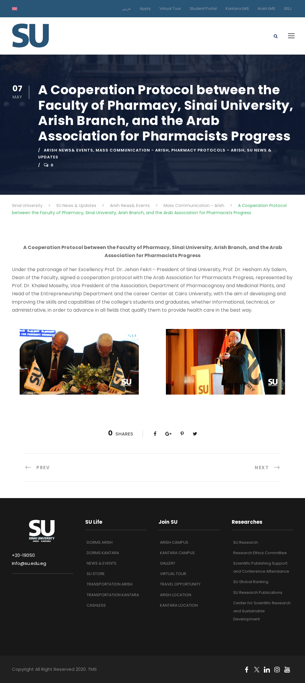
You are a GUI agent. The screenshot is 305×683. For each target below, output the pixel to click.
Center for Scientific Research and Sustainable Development (262, 611)
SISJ (288, 8)
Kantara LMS (237, 8)
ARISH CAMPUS (174, 542)
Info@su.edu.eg (29, 563)
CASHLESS (96, 605)
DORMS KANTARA (103, 553)
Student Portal (203, 8)
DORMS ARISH (100, 542)
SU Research (245, 542)
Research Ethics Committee (260, 553)
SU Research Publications (257, 592)
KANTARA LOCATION (179, 605)
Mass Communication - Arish (132, 150)
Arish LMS (266, 8)
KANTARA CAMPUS (177, 553)
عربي (126, 8)
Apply (145, 8)
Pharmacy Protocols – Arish (208, 150)
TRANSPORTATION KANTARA (113, 595)
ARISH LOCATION (175, 595)
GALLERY (167, 563)
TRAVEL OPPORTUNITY (180, 584)
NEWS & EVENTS (101, 563)
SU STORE (96, 574)
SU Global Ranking (250, 582)
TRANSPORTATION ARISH (110, 584)
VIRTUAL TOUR (173, 574)
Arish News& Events (68, 150)
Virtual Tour (170, 8)
